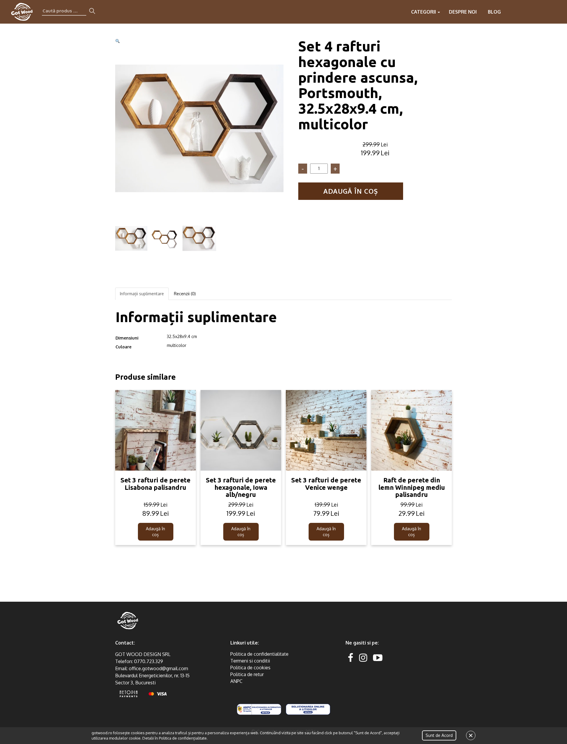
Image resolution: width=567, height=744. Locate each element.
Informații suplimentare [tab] (142, 293)
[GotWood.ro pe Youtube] (378, 657)
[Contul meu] (546, 12)
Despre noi (463, 12)
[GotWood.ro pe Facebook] (351, 657)
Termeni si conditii (250, 661)
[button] (117, 41)
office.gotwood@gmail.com (158, 668)
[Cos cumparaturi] (558, 12)
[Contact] (522, 12)
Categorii (424, 12)
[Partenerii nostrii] (534, 12)
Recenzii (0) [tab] (185, 293)
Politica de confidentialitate (259, 654)
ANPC (236, 681)
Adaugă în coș (350, 191)
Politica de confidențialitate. (183, 738)
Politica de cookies (250, 667)
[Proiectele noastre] (510, 12)
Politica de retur (247, 674)
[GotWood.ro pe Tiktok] (387, 657)
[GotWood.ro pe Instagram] (363, 657)
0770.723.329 (148, 661)
